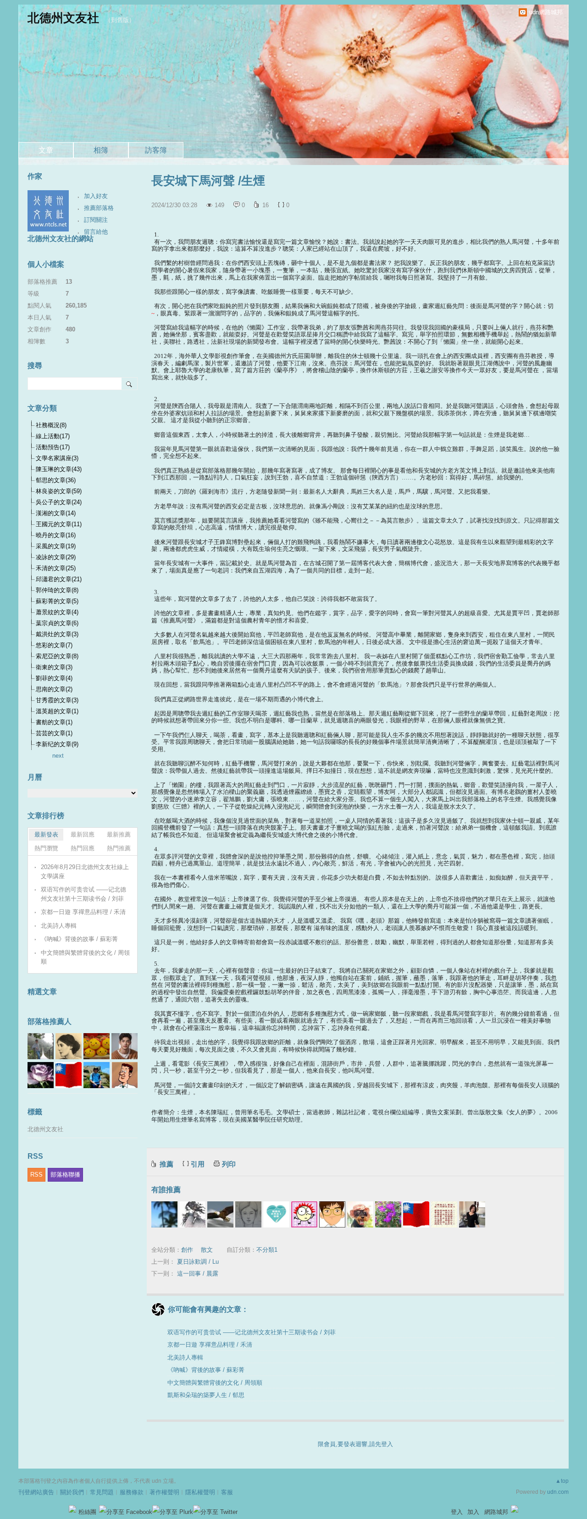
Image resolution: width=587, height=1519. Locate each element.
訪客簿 (156, 150)
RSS (36, 1174)
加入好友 (96, 196)
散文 (207, 1249)
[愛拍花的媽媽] (388, 1214)
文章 (46, 150)
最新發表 (46, 834)
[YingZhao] (220, 1214)
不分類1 (266, 1249)
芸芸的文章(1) (54, 733)
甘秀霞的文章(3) (57, 700)
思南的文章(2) (54, 689)
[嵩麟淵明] (332, 1214)
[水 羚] (248, 1214)
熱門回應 (82, 848)
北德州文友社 (63, 18)
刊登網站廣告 (36, 1492)
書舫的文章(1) (54, 722)
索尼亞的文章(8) (57, 656)
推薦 (166, 1164)
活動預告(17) (53, 447)
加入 (473, 1511)
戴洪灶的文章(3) (57, 634)
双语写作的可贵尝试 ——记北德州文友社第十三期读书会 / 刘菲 (251, 1332)
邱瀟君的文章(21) (59, 579)
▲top (562, 1481)
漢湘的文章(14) (56, 513)
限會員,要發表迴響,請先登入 (355, 1444)
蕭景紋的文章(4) (57, 612)
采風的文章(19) (56, 546)
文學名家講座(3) (57, 458)
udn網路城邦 (546, 12)
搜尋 (130, 383)
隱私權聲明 (200, 1492)
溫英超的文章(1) (57, 711)
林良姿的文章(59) (59, 491)
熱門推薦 (119, 848)
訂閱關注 (96, 219)
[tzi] (164, 1214)
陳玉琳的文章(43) (59, 469)
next (58, 755)
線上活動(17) (53, 436)
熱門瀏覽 (46, 848)
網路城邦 (496, 1511)
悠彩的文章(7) (54, 645)
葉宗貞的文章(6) (57, 623)
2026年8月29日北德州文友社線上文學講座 (85, 872)
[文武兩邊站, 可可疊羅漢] (416, 1214)
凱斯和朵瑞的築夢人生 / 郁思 (205, 1395)
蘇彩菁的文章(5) (57, 601)
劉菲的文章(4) (54, 678)
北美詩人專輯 (185, 1357)
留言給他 (96, 231)
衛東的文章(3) (54, 667)
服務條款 (132, 1492)
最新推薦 (119, 834)
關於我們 (72, 1492)
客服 (227, 1492)
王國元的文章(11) (59, 524)
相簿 (101, 150)
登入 (457, 1511)
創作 (187, 1249)
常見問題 (102, 1492)
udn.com (558, 1492)
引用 (198, 1164)
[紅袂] (360, 1214)
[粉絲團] (72, 1509)
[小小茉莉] (472, 1214)
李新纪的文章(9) (57, 744)
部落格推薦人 (50, 1021)
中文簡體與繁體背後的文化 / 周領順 (214, 1382)
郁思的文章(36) (56, 480)
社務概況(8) (51, 425)
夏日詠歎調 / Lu (198, 1261)
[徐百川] (304, 1214)
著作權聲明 (164, 1492)
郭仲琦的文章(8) (57, 590)
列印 (229, 1164)
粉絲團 (87, 1511)
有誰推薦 (166, 1190)
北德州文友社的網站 (61, 238)
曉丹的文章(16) (56, 535)
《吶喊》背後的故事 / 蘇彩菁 (205, 1369)
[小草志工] (276, 1214)
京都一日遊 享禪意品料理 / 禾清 (209, 1344)
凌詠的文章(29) (56, 557)
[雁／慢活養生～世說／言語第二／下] (444, 1214)
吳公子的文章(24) (59, 502)
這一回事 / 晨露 (197, 1273)
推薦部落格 (99, 207)
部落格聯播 (65, 1174)
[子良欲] (192, 1214)
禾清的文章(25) (56, 568)
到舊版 (120, 20)
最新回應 (82, 834)
